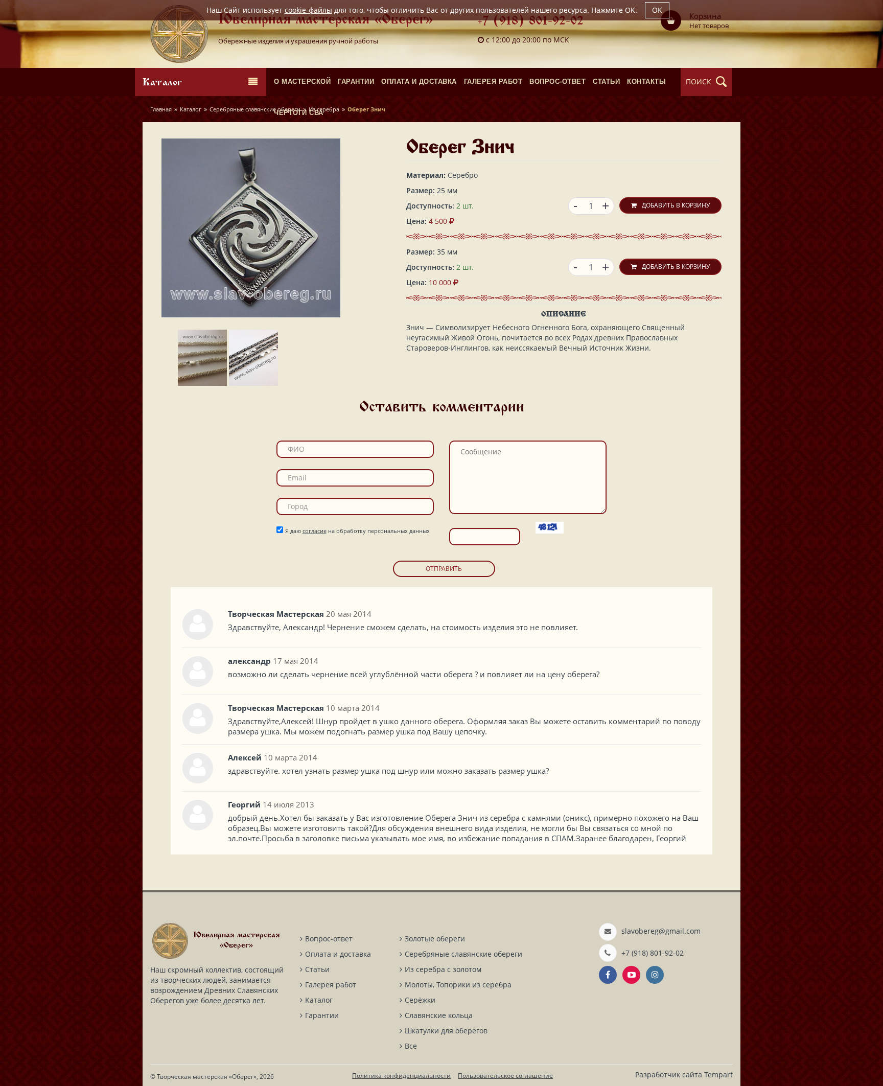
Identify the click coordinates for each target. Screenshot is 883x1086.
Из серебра (324, 109)
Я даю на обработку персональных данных (357, 531)
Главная (161, 109)
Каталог (190, 109)
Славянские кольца (439, 1015)
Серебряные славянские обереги (255, 109)
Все (411, 1046)
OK (657, 10)
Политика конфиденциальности (401, 1075)
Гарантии (322, 1015)
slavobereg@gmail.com (661, 931)
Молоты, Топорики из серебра (458, 984)
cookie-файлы (308, 10)
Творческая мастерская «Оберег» (207, 1076)
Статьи (317, 969)
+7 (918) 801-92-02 (531, 21)
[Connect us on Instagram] (655, 975)
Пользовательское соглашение (505, 1075)
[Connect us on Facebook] (608, 975)
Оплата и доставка (338, 954)
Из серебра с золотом (443, 969)
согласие (315, 531)
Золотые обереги (435, 938)
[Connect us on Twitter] (631, 975)
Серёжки (420, 1000)
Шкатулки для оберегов (446, 1030)
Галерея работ (330, 984)
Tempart (718, 1074)
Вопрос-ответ (329, 938)
